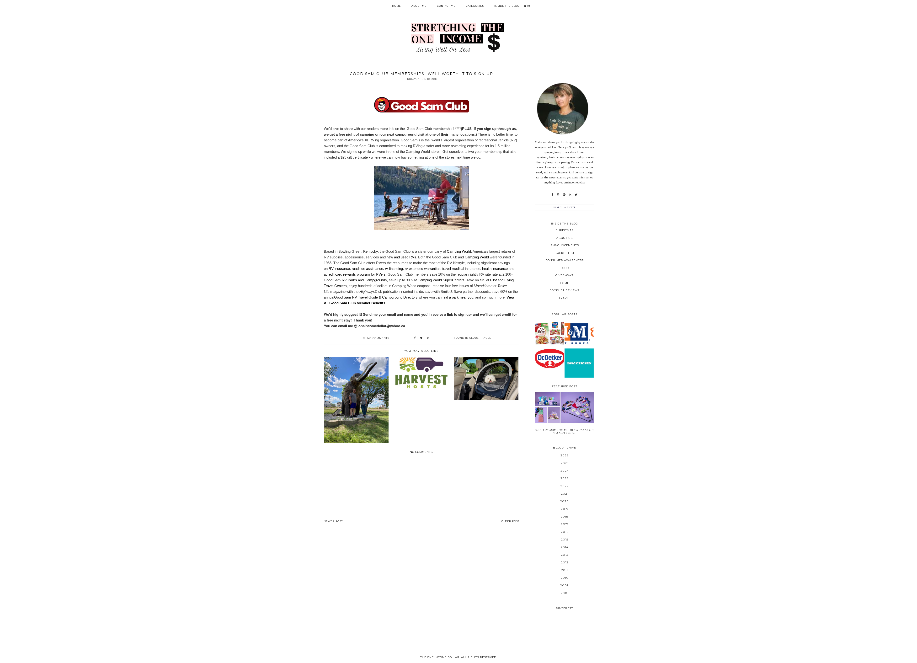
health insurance (495, 269)
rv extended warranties (422, 269)
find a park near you (458, 297)
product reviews (565, 290)
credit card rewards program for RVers (356, 274)
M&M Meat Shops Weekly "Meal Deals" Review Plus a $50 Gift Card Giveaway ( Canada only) (579, 333)
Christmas (565, 230)
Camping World (459, 251)
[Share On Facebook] (415, 338)
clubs (474, 337)
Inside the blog (506, 5)
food (564, 268)
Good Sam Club (419, 129)
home (564, 283)
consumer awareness (565, 260)
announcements (564, 245)
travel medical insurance (461, 269)
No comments (378, 338)
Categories (475, 5)
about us (564, 238)
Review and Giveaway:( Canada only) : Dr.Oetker (549, 358)
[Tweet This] (421, 338)
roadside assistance (367, 269)
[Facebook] (552, 195)
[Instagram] (558, 195)
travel (485, 337)
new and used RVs (401, 257)
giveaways (564, 275)
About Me (419, 5)
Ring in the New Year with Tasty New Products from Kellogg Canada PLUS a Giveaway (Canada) (549, 333)
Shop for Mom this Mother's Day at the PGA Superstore (564, 431)
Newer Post (333, 521)
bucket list (564, 253)
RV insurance (339, 269)
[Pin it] (428, 338)
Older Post (510, 521)
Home (396, 5)
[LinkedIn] (570, 195)
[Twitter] (576, 195)
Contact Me (446, 5)
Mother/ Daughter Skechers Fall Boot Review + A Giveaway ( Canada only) (579, 363)
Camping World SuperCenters (441, 280)
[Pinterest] (564, 195)
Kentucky (370, 251)
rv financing (394, 269)
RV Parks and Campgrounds (364, 280)
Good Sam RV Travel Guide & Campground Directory (376, 297)
